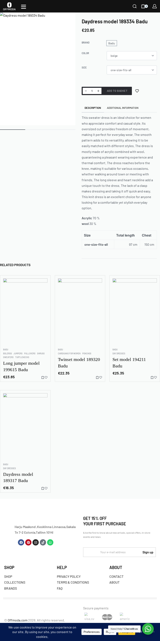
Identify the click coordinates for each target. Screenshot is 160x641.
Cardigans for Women (69, 353)
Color (85, 53)
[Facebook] (21, 542)
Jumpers (18, 353)
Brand (85, 42)
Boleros (7, 353)
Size (84, 67)
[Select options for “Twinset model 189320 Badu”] (97, 377)
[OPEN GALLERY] (37, 68)
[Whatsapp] (50, 542)
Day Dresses (118, 353)
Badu (5, 349)
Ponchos (86, 353)
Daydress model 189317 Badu (18, 477)
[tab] (93, 107)
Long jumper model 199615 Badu (21, 366)
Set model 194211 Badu (129, 362)
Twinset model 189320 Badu (79, 362)
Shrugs (41, 353)
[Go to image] (12, 129)
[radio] (112, 43)
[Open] (23, 7)
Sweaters (8, 357)
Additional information (123, 107)
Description (93, 107)
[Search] (134, 6)
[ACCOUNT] (154, 6)
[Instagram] (35, 542)
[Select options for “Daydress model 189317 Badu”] (42, 488)
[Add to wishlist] (137, 91)
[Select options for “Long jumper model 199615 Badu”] (42, 377)
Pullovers (29, 353)
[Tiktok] (43, 542)
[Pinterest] (28, 542)
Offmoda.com (18, 620)
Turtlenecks (22, 357)
